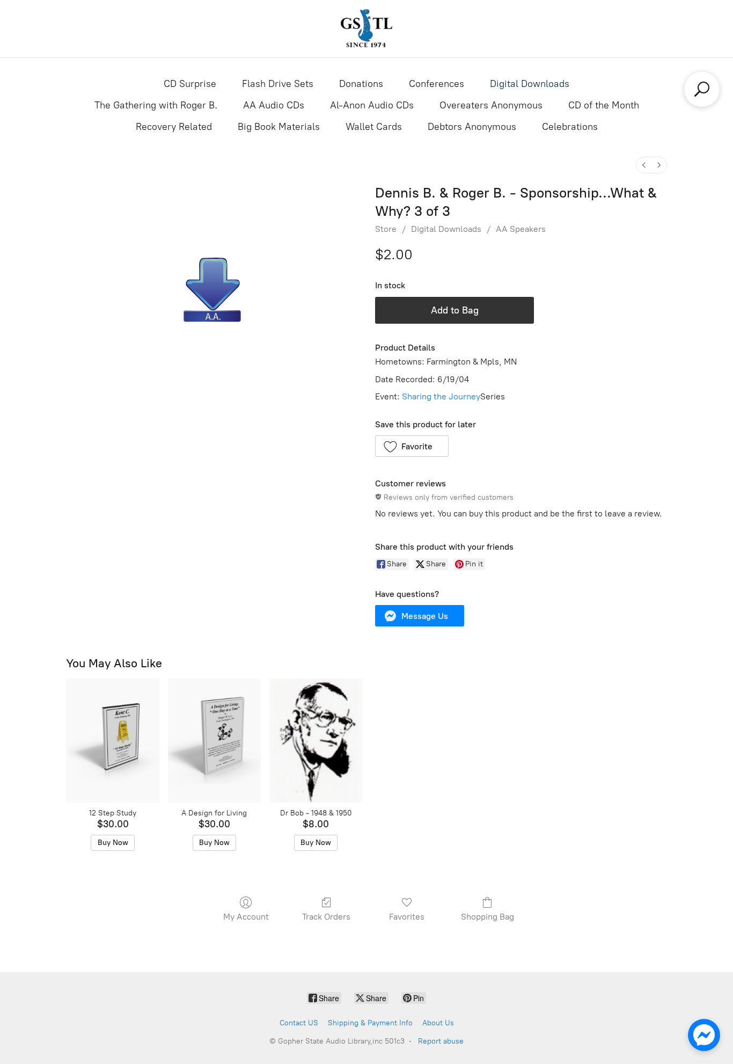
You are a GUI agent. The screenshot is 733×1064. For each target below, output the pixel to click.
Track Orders (326, 917)
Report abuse (441, 1041)
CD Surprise (190, 84)
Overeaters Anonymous (491, 105)
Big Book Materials (279, 127)
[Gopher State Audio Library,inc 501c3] (366, 28)
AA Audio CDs (273, 105)
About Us (438, 1022)
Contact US (299, 1022)
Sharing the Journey (441, 396)
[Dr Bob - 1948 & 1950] (315, 741)
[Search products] (702, 89)
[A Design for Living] (214, 741)
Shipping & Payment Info (370, 1022)
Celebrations (570, 127)
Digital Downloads (529, 84)
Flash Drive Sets (277, 84)
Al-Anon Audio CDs (372, 105)
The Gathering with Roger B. (155, 105)
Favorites (406, 917)
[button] (412, 446)
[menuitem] (643, 165)
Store (386, 229)
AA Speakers (521, 229)
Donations (361, 84)
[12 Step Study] (112, 741)
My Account (246, 917)
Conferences (436, 84)
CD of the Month (603, 105)
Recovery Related (174, 127)
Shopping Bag (487, 917)
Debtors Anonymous (472, 127)
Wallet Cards (374, 127)
